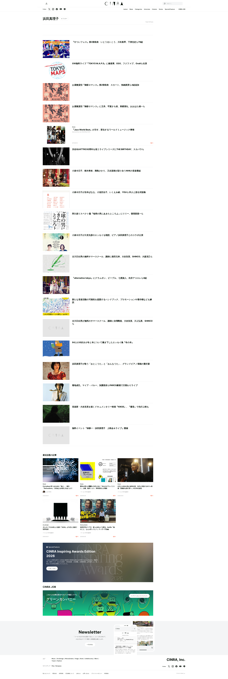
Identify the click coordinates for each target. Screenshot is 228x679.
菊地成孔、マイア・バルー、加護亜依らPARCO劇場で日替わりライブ (105, 385)
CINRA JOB (181, 9)
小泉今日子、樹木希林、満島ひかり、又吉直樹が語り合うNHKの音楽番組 (106, 171)
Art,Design (60, 658)
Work (96, 658)
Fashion (59, 660)
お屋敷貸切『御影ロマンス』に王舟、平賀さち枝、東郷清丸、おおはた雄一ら (108, 106)
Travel (54, 660)
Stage (77, 658)
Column (154, 9)
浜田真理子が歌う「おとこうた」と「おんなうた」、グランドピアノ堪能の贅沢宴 (111, 364)
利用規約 (106, 673)
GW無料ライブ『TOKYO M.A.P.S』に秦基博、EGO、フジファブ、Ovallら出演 (109, 63)
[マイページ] (46, 3)
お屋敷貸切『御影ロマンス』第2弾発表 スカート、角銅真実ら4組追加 (105, 85)
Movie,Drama (69, 658)
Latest (125, 9)
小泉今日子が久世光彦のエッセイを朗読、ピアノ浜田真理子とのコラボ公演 (107, 235)
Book (81, 658)
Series (161, 9)
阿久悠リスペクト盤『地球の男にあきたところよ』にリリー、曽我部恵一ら (107, 213)
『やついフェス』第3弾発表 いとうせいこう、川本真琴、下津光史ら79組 (107, 42)
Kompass (58, 666)
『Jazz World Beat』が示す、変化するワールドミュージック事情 (103, 129)
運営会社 (54, 673)
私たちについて (46, 673)
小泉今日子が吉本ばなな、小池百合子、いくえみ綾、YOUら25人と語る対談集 (109, 192)
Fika (53, 666)
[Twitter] (49, 9)
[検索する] (165, 3)
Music (53, 658)
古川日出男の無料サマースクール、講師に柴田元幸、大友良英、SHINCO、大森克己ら (112, 256)
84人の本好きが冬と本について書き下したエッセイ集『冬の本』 (103, 342)
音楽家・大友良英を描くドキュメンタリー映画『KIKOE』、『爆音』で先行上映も (110, 407)
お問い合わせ (86, 673)
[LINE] (65, 9)
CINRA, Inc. (176, 660)
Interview (147, 9)
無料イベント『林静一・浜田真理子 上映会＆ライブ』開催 (100, 428)
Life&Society (89, 658)
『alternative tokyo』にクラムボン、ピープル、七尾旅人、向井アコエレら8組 (109, 278)
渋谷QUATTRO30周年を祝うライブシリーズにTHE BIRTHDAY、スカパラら (108, 149)
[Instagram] (53, 9)
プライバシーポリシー (96, 673)
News (131, 9)
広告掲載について (69, 673)
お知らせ (78, 673)
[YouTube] (61, 9)
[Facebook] (57, 9)
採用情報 (61, 673)
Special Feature (170, 9)
